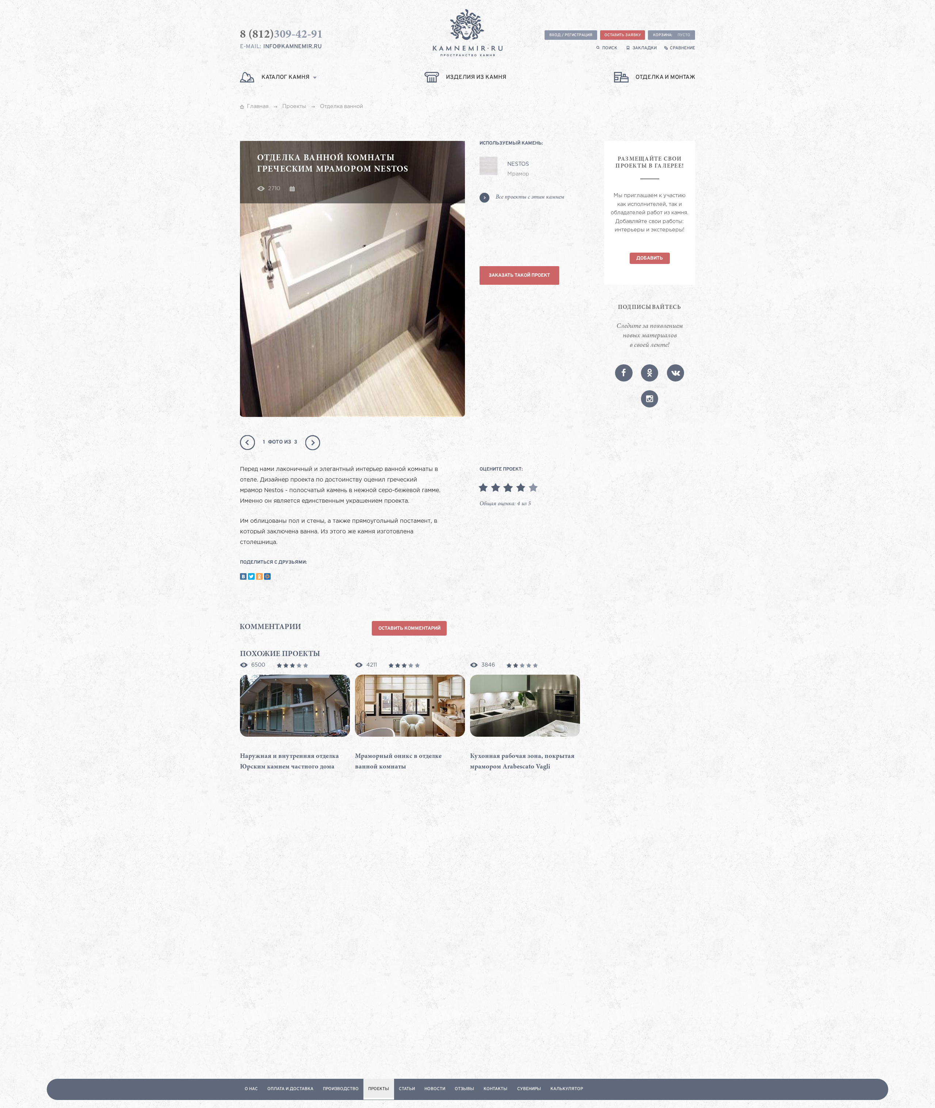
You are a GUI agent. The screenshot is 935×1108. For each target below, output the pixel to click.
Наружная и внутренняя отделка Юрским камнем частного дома (289, 761)
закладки (645, 48)
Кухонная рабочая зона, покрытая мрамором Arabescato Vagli (522, 761)
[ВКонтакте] (243, 576)
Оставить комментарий (409, 628)
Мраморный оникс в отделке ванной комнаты (398, 761)
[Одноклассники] (259, 576)
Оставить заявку (622, 35)
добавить (649, 258)
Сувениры (529, 1089)
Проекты (378, 1089)
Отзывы (464, 1089)
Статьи (407, 1089)
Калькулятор (566, 1089)
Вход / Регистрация (570, 35)
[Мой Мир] (267, 576)
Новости (434, 1089)
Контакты (495, 1089)
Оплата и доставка (290, 1089)
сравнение (682, 48)
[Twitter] (251, 576)
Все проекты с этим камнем (530, 197)
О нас (251, 1089)
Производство (341, 1089)
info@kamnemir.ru (292, 46)
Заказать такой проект (519, 275)
